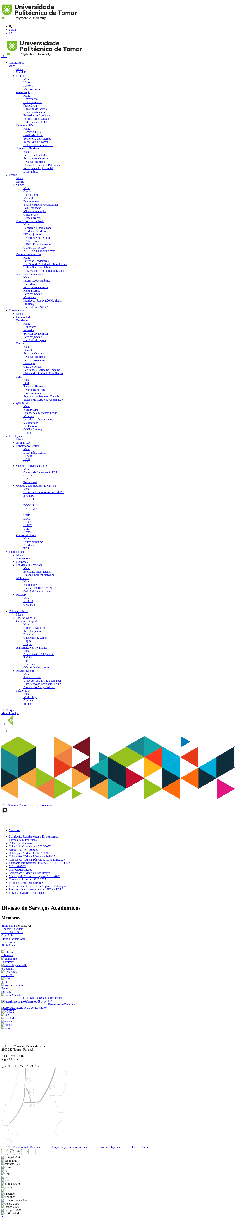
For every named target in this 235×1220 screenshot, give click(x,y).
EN (11, 33)
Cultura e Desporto (27, 621)
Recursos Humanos (35, 161)
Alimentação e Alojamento (31, 647)
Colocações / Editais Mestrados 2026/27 (32, 856)
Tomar (27, 703)
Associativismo (25, 670)
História (20, 75)
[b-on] (5, 1028)
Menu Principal (10, 713)
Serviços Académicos (36, 158)
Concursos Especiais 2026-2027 (27, 879)
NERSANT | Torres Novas (39, 250)
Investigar (29, 363)
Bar (26, 660)
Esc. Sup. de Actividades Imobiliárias (45, 264)
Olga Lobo (7, 935)
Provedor (29, 330)
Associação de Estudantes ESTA (43, 683)
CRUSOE (29, 604)
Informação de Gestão (36, 118)
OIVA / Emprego (33, 429)
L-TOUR (29, 522)
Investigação (16, 436)
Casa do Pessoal (33, 366)
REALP (21, 594)
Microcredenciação (35, 211)
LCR (26, 512)
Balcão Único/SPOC (36, 307)
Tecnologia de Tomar (36, 141)
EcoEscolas (30, 426)
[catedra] (7, 1024)
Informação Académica (29, 274)
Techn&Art (30, 482)
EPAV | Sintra (32, 241)
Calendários (30, 284)
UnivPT (13, 65)
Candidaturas (16, 62)
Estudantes (22, 320)
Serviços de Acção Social (38, 168)
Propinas (29, 303)
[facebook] (4, 1154)
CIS (26, 502)
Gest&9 (28, 531)
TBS (26, 548)
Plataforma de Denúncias (27, 1147)
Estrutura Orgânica (109, 1147)
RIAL (27, 607)
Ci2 (26, 479)
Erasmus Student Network (39, 574)
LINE (27, 518)
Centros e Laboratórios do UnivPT (36, 485)
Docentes (21, 343)
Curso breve (31, 214)
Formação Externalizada (30, 221)
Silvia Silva (8, 925)
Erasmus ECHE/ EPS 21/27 (40, 588)
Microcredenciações (20, 869)
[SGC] (5, 1014)
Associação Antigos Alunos (39, 687)
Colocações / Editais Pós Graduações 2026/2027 (37, 859)
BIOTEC (29, 495)
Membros (14, 830)
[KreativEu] (8, 1018)
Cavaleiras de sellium (36, 637)
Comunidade (16, 310)
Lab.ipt (28, 455)
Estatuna (28, 634)
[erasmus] (7, 1021)
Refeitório (29, 657)
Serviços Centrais (34, 353)
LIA (26, 462)
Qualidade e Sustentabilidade (40, 412)
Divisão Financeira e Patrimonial (42, 165)
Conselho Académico (36, 112)
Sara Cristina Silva (12, 932)
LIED (27, 515)
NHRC (28, 525)
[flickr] (32, 1154)
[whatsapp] (39, 1154)
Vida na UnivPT (18, 611)
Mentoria (29, 416)
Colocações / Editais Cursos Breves (29, 872)
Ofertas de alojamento (36, 667)
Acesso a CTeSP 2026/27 (23, 849)
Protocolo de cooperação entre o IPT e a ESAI (36, 889)
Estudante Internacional (29, 564)
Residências (30, 664)
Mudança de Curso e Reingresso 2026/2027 (34, 876)
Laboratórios (31, 171)
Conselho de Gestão (35, 108)
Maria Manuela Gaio (13, 938)
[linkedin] (25, 1154)
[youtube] (18, 1154)
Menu (19, 69)
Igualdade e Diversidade (38, 419)
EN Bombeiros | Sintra (37, 237)
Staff (19, 376)
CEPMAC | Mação (35, 247)
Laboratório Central (27, 445)
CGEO (28, 475)
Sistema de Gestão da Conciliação (43, 373)
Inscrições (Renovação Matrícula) (43, 300)
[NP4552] (7, 1011)
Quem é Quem (139, 1147)
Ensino (13, 174)
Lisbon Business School (37, 267)
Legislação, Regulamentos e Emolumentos (33, 836)
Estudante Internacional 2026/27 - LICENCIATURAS (40, 863)
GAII (27, 459)
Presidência (30, 105)
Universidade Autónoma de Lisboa (44, 270)
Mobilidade (22, 578)
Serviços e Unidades (28, 148)
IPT (4, 56)
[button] (2, 1216)
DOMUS (29, 505)
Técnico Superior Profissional (41, 204)
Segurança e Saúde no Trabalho (42, 369)
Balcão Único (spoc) (35, 340)
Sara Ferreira (8, 942)
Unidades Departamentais (38, 145)
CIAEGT (29, 498)
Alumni (28, 432)
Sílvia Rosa (8, 945)
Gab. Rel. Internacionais (38, 591)
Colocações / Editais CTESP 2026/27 (30, 853)
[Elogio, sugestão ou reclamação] (11, 995)
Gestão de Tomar (33, 135)
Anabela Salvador (11, 928)
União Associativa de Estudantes (42, 680)
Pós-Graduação (32, 208)
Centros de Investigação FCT (33, 465)
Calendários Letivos (20, 843)
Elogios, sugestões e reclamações (28, 892)
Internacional (16, 551)
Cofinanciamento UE (36, 122)
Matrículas (30, 297)
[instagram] (11, 1154)
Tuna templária (32, 631)
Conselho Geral (33, 102)
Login (12, 29)
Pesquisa (11, 710)
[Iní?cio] (40, 20)
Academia (29, 545)
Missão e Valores (33, 89)
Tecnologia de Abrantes (37, 138)
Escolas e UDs (24, 125)
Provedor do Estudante (37, 115)
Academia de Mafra (35, 231)
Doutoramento (32, 201)
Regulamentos (32, 290)
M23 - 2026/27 (17, 866)
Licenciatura (31, 194)
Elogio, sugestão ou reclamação (69, 1147)
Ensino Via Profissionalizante (26, 882)
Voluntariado (31, 422)
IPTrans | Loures (33, 234)
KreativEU (22, 561)
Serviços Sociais (33, 293)
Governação (23, 92)
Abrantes (29, 700)
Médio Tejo (23, 690)
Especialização (32, 217)
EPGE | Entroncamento (37, 244)
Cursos (20, 184)
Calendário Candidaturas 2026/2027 (30, 846)
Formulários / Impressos (23, 839)
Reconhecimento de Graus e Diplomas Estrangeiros (38, 886)
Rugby (27, 641)
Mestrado (29, 198)
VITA (27, 528)
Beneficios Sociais (34, 389)
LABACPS (30, 508)
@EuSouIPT (23, 403)
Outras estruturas (26, 535)
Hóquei (28, 644)
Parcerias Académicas (28, 254)
